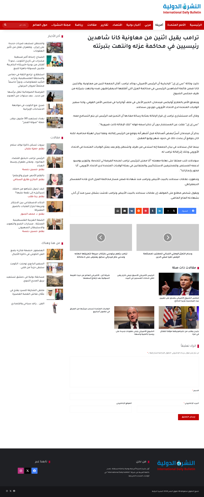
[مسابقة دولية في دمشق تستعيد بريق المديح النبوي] (55, 281)
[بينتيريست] (146, 211)
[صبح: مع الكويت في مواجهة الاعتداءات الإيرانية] (55, 109)
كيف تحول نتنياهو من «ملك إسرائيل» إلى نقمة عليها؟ (28, 193)
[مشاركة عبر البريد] (125, 211)
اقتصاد (117, 25)
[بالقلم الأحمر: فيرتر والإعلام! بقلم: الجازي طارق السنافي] (55, 179)
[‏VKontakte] (132, 211)
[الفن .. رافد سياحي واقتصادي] (55, 307)
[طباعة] (118, 211)
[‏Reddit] (139, 211)
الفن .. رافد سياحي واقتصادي (27, 303)
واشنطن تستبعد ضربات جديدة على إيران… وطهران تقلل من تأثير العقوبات (25, 47)
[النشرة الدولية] (182, 8)
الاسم (195, 391)
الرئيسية (196, 25)
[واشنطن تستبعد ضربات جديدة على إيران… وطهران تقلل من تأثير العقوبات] (55, 47)
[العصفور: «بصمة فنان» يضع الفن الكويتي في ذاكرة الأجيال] (55, 254)
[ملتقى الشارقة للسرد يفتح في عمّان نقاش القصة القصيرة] (55, 294)
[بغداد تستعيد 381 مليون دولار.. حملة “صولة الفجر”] (55, 122)
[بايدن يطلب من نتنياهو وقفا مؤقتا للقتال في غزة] (179, 317)
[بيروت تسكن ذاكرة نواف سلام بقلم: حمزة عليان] (55, 149)
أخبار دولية (133, 25)
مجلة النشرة (62, 25)
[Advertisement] (67, 9)
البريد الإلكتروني (191, 404)
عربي (148, 25)
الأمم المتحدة (176, 25)
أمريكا (159, 25)
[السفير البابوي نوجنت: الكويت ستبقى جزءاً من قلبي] (55, 267)
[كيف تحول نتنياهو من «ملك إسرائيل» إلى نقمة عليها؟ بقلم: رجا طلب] (55, 192)
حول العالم (40, 25)
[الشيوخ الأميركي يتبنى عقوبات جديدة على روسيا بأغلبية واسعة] (134, 317)
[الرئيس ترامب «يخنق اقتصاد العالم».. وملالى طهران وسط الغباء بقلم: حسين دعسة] (55, 162)
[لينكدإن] (160, 211)
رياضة (79, 25)
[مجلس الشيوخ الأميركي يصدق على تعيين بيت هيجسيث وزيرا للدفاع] (179, 284)
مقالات (92, 25)
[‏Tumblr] (153, 211)
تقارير (104, 25)
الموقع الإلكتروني (124, 404)
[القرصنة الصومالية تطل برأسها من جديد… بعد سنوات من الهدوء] (55, 96)
